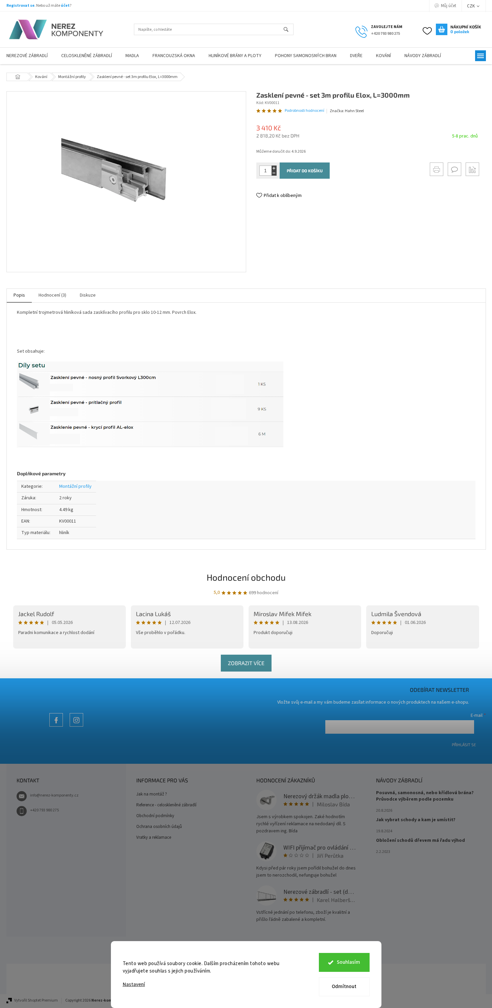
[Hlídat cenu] (472, 169)
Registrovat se (20, 5)
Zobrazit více (246, 663)
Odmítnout (344, 986)
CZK (471, 6)
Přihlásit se (464, 744)
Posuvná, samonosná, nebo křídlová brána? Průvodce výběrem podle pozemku (425, 796)
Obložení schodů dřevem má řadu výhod (420, 840)
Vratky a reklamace (153, 837)
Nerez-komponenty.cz (56, 726)
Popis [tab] (19, 295)
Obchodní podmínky (155, 816)
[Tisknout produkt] (436, 169)
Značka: (347, 111)
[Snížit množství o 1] (274, 173)
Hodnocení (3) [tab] (52, 295)
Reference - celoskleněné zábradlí (166, 805)
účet (65, 5)
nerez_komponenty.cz (76, 726)
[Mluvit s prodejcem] (454, 169)
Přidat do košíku (305, 170)
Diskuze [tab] (88, 295)
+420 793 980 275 (44, 810)
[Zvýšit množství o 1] (274, 168)
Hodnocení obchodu (246, 577)
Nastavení (134, 984)
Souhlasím (348, 962)
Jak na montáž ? (151, 794)
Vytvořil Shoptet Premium (36, 1000)
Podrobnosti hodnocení (304, 111)
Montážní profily (75, 486)
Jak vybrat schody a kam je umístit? (415, 820)
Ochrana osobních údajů (159, 827)
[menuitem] (86, 56)
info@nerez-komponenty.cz (54, 795)
